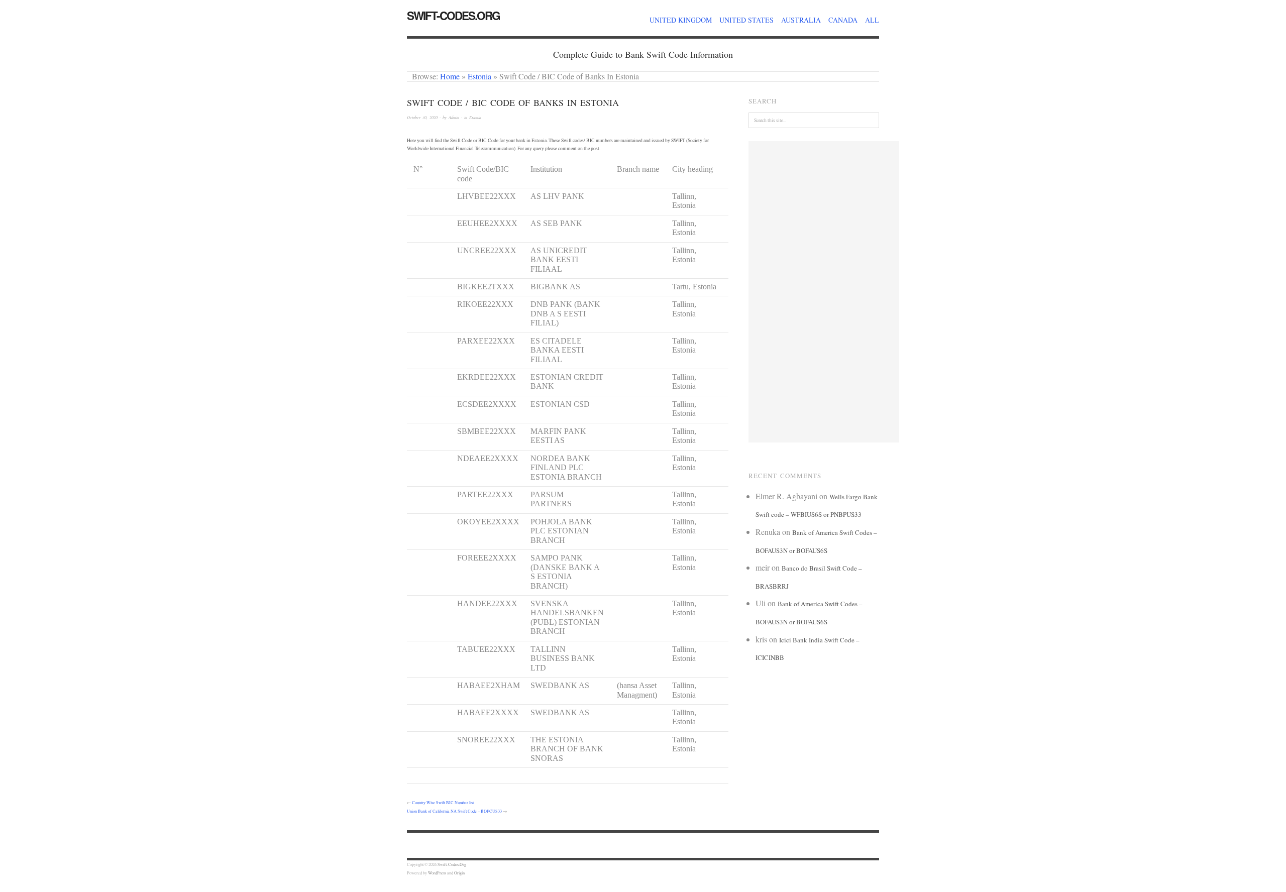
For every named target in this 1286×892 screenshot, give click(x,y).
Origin (459, 872)
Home (450, 76)
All (872, 20)
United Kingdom (681, 20)
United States (746, 20)
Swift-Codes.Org (453, 16)
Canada (843, 20)
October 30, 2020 (422, 117)
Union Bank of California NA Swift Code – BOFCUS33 (454, 811)
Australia (801, 20)
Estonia (479, 76)
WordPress (437, 872)
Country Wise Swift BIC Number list (443, 802)
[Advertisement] (823, 291)
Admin (454, 117)
